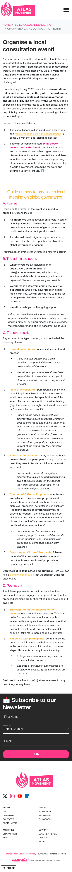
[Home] (18, 10)
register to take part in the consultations (38, 133)
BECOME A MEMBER (48, 834)
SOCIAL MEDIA (10, 823)
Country (7, 725)
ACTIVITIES (8, 830)
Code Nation (42, 860)
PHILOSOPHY (45, 819)
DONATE (43, 838)
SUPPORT (44, 830)
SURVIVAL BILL (46, 811)
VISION (42, 807)
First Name (11, 716)
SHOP (41, 841)
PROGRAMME (45, 815)
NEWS (6, 838)
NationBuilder (55, 860)
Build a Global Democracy (34, 24)
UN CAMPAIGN (10, 834)
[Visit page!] (5, 796)
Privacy (32, 854)
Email (8, 741)
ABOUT (6, 807)
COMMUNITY (9, 815)
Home (7, 24)
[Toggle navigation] (66, 9)
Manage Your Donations (17, 854)
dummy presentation (22, 574)
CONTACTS (8, 819)
